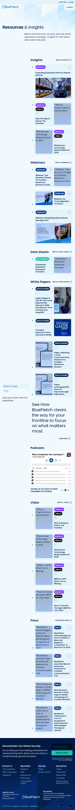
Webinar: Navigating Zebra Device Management (52, 219)
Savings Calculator (44, 772)
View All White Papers (60, 282)
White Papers (43, 289)
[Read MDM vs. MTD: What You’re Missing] (55, 573)
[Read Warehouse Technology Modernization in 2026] (55, 139)
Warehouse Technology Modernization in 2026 (62, 149)
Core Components (8, 769)
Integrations (6, 775)
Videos (40, 109)
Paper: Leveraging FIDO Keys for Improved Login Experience (61, 389)
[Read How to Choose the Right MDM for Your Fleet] (55, 600)
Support (62, 2)
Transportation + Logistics (26, 782)
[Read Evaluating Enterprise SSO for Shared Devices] (69, 67)
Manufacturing (25, 775)
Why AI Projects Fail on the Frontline (43, 121)
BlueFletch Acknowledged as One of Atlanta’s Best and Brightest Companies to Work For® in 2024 (62, 640)
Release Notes (61, 775)
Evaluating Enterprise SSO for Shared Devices (53, 73)
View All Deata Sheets (60, 252)
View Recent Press (62, 620)
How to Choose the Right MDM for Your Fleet (62, 608)
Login (71, 2)
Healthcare (24, 769)
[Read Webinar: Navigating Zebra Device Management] (69, 212)
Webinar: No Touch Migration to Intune (61, 201)
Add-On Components (9, 772)
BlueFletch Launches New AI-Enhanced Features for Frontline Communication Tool (62, 668)
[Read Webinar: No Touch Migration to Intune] (69, 193)
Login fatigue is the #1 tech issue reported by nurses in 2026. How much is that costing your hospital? (44, 305)
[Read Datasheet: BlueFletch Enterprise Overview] (51, 259)
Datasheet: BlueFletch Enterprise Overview (41, 268)
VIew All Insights (62, 60)
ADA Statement (34, 806)
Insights (41, 67)
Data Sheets (42, 259)
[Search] (5, 391)
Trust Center (60, 778)
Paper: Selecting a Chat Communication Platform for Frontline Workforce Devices (61, 359)
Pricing (40, 769)
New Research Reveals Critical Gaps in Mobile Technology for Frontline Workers (62, 695)
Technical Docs (61, 772)
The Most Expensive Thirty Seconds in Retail (44, 332)
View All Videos (63, 502)
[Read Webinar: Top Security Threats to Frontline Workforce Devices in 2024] (51, 169)
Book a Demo (62, 753)
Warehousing (25, 778)
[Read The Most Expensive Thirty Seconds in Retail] (37, 324)
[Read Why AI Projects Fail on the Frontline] (37, 113)
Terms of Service (24, 806)
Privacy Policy (15, 806)
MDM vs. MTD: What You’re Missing (60, 581)
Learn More (63, 438)
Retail (22, 772)
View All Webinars (62, 162)
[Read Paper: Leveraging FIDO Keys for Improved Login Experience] (55, 379)
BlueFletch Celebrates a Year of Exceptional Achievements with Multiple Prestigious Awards (61, 722)
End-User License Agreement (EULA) (62, 782)
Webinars (41, 169)
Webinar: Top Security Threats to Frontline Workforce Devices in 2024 (43, 180)
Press (57, 627)
